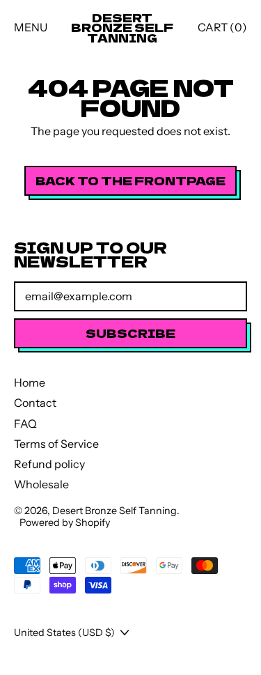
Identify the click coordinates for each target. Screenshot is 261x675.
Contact (35, 403)
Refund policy (49, 464)
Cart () (222, 30)
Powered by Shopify (64, 522)
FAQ (25, 423)
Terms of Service (56, 444)
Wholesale (41, 484)
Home (29, 382)
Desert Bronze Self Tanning (122, 27)
